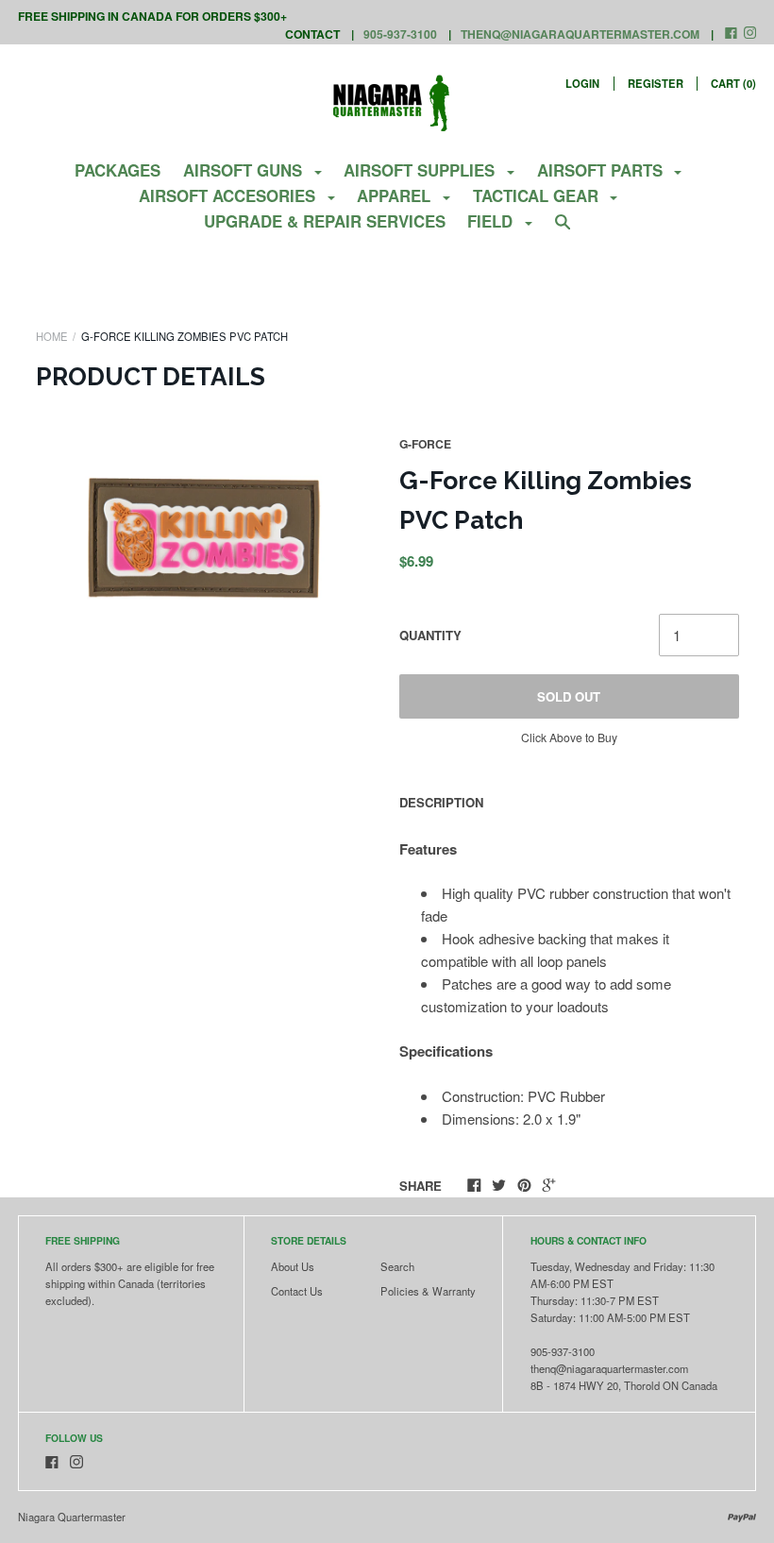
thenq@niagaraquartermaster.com (580, 33)
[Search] (563, 229)
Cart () (733, 83)
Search (397, 1266)
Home (52, 336)
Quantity (430, 635)
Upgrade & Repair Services (325, 221)
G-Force (425, 443)
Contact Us (297, 1290)
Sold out (568, 696)
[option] (206, 539)
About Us (292, 1266)
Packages (117, 170)
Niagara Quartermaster (72, 1516)
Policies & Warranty (428, 1290)
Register (655, 83)
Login (582, 83)
